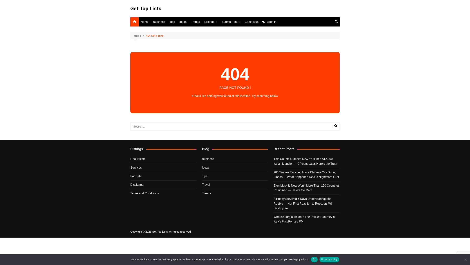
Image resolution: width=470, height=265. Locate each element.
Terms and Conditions (144, 193)
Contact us (251, 21)
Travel (206, 184)
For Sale (136, 176)
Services (136, 167)
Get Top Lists (145, 9)
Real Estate (138, 158)
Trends (195, 21)
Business (159, 21)
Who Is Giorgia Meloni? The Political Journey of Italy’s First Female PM (304, 219)
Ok (314, 259)
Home (145, 21)
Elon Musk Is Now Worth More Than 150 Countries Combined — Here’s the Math (306, 188)
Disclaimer (137, 184)
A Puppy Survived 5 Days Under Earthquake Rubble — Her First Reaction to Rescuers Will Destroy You (303, 203)
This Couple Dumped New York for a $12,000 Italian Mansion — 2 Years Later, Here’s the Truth (305, 161)
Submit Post (229, 21)
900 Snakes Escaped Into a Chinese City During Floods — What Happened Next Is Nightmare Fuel (306, 175)
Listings (209, 21)
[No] (465, 259)
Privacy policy (329, 259)
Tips (172, 21)
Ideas (183, 21)
